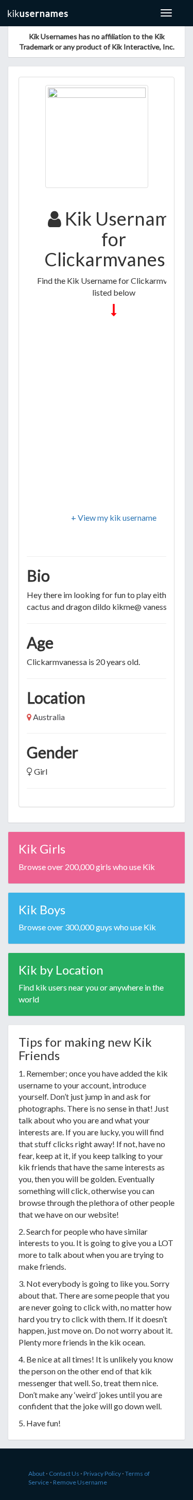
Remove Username (80, 1482)
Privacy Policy (102, 1473)
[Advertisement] (96, 415)
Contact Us (64, 1473)
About (36, 1473)
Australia (49, 717)
